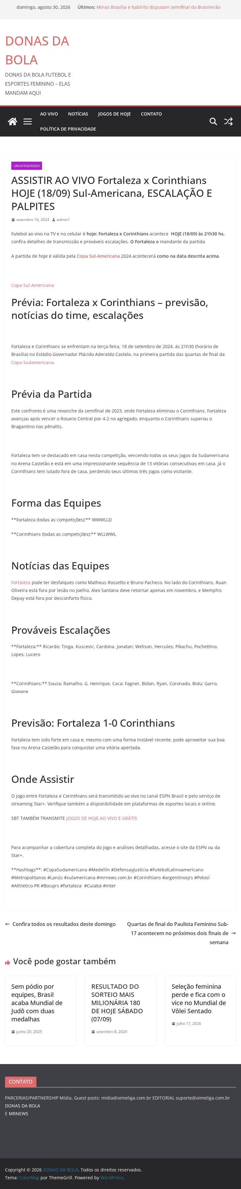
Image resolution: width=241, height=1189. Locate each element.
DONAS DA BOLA (22, 1106)
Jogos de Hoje (114, 114)
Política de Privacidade (68, 129)
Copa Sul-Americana (32, 285)
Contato (151, 114)
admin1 (63, 219)
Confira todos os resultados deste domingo (64, 924)
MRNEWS (18, 1113)
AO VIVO (49, 114)
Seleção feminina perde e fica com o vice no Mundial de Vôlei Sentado (199, 998)
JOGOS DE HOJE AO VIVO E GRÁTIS (101, 818)
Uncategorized (27, 166)
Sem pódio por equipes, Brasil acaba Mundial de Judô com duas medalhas (36, 1002)
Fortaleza (20, 582)
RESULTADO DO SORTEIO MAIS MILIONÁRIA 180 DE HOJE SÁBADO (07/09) (117, 1002)
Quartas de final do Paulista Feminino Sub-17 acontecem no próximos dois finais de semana (177, 933)
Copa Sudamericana (32, 362)
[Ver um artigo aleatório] (228, 121)
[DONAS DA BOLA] (12, 121)
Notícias (78, 114)
